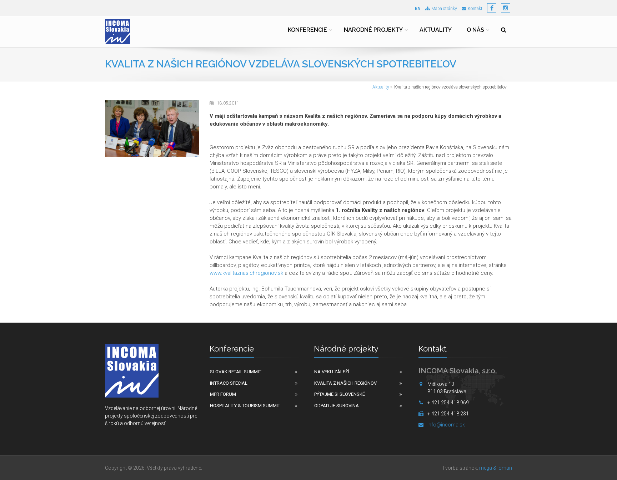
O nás (475, 29)
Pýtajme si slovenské (339, 394)
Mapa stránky (444, 8)
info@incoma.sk (446, 425)
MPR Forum (223, 394)
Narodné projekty (373, 29)
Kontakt (475, 8)
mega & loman (495, 468)
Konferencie (307, 29)
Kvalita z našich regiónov (345, 383)
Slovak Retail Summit (235, 371)
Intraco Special (228, 383)
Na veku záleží (331, 371)
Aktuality (436, 29)
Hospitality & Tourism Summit (245, 405)
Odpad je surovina (336, 405)
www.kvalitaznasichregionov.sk (246, 273)
